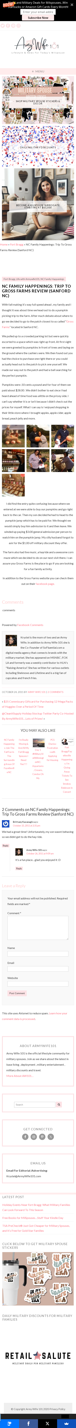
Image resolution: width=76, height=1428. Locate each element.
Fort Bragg (16, 244)
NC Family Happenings (52, 279)
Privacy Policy (57, 1409)
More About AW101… (20, 1075)
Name (11, 947)
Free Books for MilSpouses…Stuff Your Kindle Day (32, 1217)
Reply (5, 845)
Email (10, 962)
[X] (47, 1423)
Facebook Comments (30, 624)
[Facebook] (28, 1423)
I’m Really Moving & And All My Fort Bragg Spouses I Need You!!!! (23, 751)
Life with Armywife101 (28, 279)
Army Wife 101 (37, 692)
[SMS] (9, 1423)
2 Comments (55, 692)
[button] (38, 10)
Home (4, 244)
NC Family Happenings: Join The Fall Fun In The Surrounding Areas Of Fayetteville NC (9, 756)
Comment (14, 913)
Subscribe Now (38, 18)
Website (12, 978)
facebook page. (45, 583)
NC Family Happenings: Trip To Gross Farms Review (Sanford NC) (36, 291)
